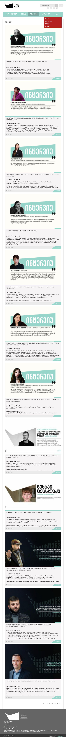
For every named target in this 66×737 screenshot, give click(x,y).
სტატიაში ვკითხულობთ (23, 127)
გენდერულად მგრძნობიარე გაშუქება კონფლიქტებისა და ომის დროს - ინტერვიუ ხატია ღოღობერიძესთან (32, 119)
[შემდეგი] (60, 703)
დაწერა (24, 239)
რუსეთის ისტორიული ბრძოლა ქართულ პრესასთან (21, 230)
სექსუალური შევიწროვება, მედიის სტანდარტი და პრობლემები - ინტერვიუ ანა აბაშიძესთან (30, 288)
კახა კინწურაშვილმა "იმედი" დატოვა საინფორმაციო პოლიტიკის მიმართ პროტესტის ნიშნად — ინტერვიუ (32, 456)
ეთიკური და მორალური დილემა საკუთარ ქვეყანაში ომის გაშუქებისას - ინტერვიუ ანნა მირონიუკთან (32, 175)
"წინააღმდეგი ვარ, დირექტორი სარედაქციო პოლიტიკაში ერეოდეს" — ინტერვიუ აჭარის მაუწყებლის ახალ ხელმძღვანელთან (30, 569)
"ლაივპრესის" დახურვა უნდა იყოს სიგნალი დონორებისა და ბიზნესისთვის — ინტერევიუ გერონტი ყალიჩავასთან (29, 625)
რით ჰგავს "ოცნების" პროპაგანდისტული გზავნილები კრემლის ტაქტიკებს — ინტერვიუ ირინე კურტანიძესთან (32, 400)
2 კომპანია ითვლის (37, 350)
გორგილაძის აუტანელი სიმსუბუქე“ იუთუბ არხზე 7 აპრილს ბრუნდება (27, 61)
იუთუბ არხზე (10, 72)
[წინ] (43, 703)
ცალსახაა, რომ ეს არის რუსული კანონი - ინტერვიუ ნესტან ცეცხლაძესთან (29, 512)
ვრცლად (58, 78)
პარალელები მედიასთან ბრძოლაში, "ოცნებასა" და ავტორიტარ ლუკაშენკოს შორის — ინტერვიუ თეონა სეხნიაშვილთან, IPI (32, 344)
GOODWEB (60, 736)
